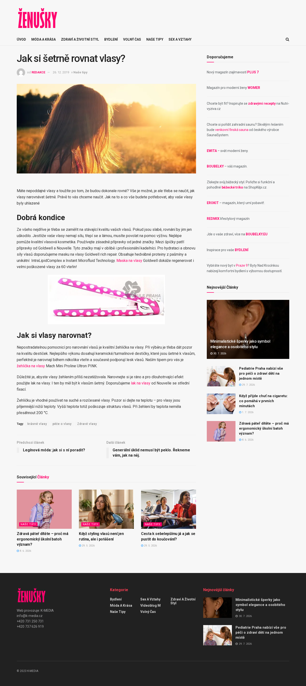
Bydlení (111, 39)
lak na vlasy (140, 383)
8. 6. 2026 (25, 550)
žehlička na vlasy (31, 366)
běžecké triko (232, 187)
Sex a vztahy (180, 39)
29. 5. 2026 (88, 545)
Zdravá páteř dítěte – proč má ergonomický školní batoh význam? (42, 539)
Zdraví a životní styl (80, 39)
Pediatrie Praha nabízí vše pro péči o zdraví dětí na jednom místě (261, 373)
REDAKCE (38, 72)
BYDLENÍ (241, 250)
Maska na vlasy (129, 260)
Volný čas (132, 39)
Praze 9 (242, 265)
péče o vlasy (62, 424)
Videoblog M (150, 605)
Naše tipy (154, 39)
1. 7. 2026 (247, 412)
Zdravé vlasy (87, 424)
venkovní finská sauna (231, 130)
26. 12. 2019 (61, 72)
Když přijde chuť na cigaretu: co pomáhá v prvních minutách (263, 401)
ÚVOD (21, 39)
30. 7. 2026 (219, 353)
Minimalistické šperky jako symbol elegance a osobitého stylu (260, 605)
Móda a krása (43, 39)
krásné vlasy (37, 424)
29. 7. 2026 (248, 384)
